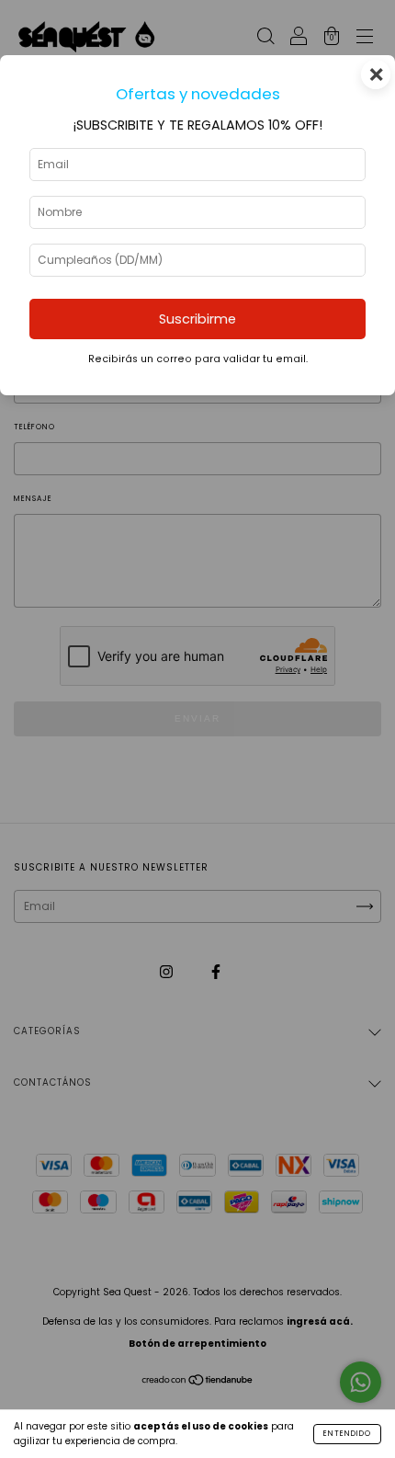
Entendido (347, 1434)
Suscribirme (197, 319)
